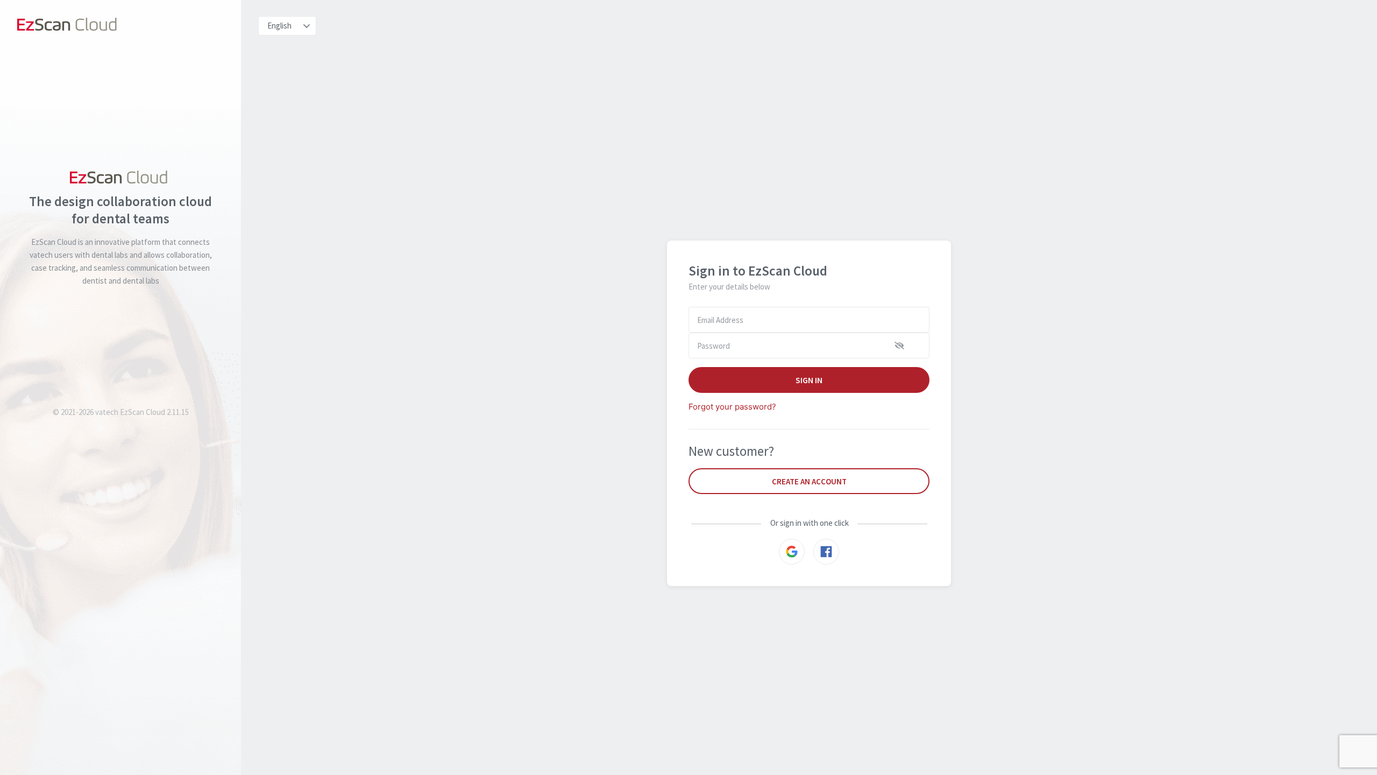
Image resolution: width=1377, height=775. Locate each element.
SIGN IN (809, 380)
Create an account (809, 481)
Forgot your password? (732, 406)
